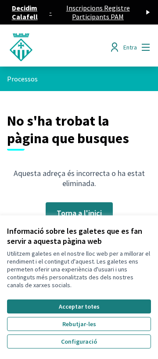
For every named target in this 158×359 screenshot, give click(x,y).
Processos (22, 78)
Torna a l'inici (79, 213)
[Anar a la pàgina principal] (60, 47)
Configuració (79, 341)
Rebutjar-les (79, 324)
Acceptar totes (79, 306)
